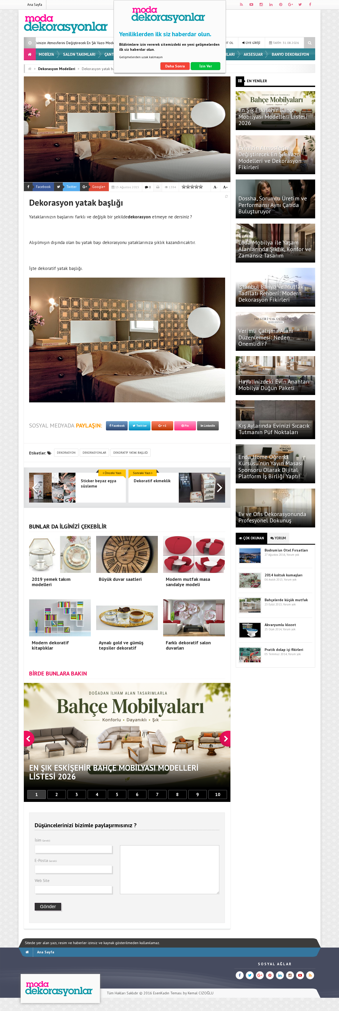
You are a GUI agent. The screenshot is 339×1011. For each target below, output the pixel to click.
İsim (42, 840)
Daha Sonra (175, 66)
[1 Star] (184, 187)
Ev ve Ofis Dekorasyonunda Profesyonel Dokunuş (272, 517)
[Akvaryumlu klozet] (250, 637)
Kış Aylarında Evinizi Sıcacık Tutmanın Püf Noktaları (273, 429)
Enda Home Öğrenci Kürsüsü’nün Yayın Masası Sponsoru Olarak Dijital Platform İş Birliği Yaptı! (270, 466)
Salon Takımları (79, 54)
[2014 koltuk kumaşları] (250, 587)
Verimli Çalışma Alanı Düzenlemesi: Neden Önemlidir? (265, 337)
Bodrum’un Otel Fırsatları (286, 550)
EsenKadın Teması (167, 993)
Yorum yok (292, 555)
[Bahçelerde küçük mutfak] (250, 612)
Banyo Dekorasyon (290, 54)
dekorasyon (66, 452)
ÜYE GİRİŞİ (252, 43)
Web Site (42, 880)
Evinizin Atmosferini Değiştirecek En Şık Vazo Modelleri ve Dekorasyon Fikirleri (269, 157)
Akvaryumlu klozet (280, 624)
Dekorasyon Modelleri (56, 68)
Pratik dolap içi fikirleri (284, 649)
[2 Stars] (188, 187)
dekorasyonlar (94, 452)
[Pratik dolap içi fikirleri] (250, 662)
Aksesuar (253, 54)
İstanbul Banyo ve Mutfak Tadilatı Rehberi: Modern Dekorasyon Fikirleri (270, 293)
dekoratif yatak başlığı (60, 268)
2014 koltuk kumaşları (283, 575)
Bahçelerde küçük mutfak (286, 600)
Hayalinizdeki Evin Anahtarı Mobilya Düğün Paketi (274, 385)
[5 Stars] (201, 187)
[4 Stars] (196, 187)
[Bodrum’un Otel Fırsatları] (250, 562)
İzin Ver (205, 66)
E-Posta (46, 860)
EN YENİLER (257, 81)
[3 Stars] (192, 187)
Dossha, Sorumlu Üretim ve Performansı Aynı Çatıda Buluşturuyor (272, 205)
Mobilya (46, 54)
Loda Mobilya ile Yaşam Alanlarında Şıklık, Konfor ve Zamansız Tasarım (274, 249)
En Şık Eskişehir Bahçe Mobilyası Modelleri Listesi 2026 (272, 116)
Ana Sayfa (34, 4)
